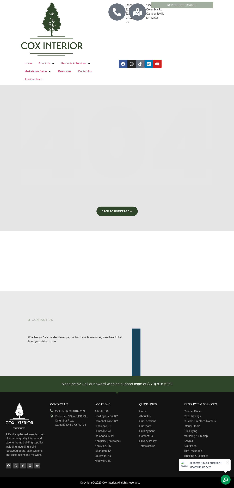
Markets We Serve (35, 71)
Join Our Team (33, 79)
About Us (44, 63)
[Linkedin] (148, 64)
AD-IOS (147, 482)
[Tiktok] (140, 64)
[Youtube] (157, 64)
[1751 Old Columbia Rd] (137, 12)
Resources (64, 71)
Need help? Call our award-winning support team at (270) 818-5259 (117, 384)
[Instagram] (131, 64)
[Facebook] (123, 64)
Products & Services (73, 63)
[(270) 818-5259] (117, 12)
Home (28, 63)
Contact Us (85, 71)
